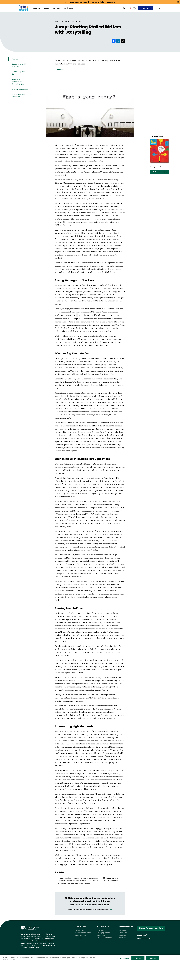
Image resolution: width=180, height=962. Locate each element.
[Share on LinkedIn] (118, 41)
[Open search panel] (124, 8)
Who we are (79, 930)
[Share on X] (123, 41)
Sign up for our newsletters (151, 928)
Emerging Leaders (103, 933)
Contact (78, 938)
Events (46, 8)
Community (101, 935)
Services (56, 8)
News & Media (80, 935)
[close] (178, 2)
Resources (36, 8)
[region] (90, 958)
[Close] (176, 958)
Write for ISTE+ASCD (104, 938)
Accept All (152, 958)
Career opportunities (83, 933)
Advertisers (123, 930)
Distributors (123, 933)
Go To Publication (160, 172)
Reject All (138, 958)
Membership (68, 8)
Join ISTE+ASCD (146, 8)
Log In (158, 8)
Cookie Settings (123, 958)
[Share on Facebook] (114, 41)
